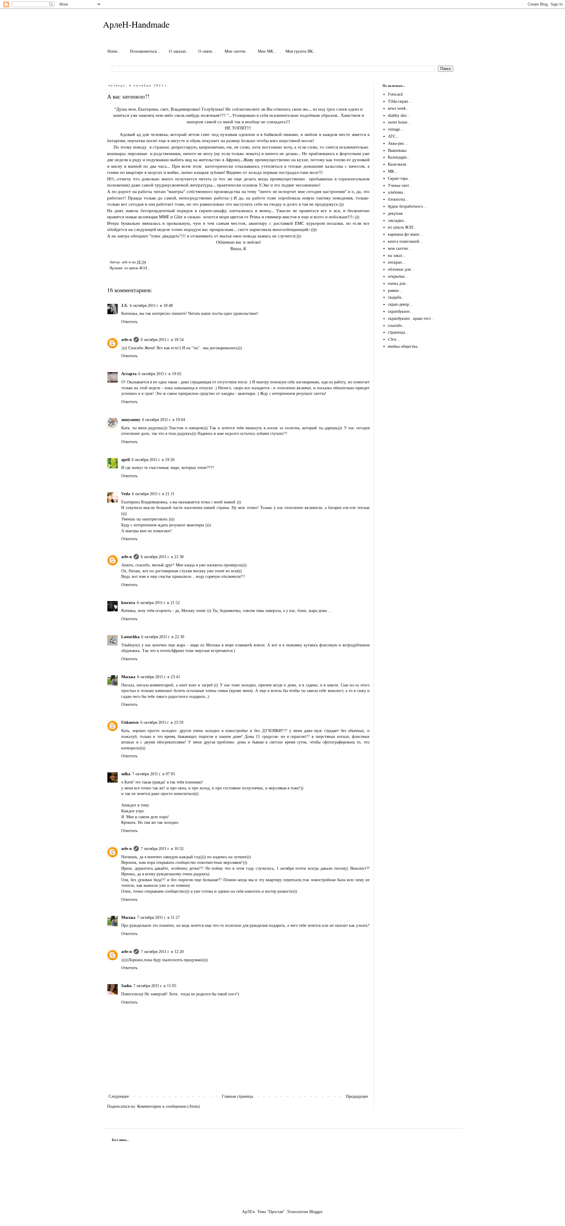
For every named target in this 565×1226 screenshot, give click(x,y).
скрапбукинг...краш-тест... (411, 318)
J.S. (124, 305)
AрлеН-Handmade (136, 24)
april (125, 460)
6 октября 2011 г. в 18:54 (162, 339)
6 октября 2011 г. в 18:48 (151, 305)
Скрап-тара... (399, 178)
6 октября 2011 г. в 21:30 (162, 557)
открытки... (398, 276)
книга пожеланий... (405, 241)
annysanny (130, 419)
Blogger (315, 1212)
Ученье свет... (400, 185)
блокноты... (398, 199)
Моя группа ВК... (300, 51)
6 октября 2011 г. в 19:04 (163, 419)
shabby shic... (399, 115)
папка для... (398, 283)
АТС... (393, 136)
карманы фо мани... (405, 234)
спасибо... (397, 325)
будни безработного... (407, 206)
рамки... (395, 290)
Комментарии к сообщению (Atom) (168, 1106)
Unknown (130, 722)
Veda (125, 494)
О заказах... (179, 51)
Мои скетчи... (237, 51)
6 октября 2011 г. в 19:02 (159, 374)
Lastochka (130, 637)
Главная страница (237, 1096)
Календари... (399, 157)
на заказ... (397, 255)
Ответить (129, 322)
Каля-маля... (398, 164)
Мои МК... (267, 51)
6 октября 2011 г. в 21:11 (153, 494)
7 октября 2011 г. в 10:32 (162, 848)
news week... (398, 108)
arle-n (126, 339)
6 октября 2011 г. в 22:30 (162, 637)
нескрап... (397, 262)
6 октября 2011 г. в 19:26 (153, 460)
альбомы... (397, 192)
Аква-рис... (398, 143)
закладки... (397, 220)
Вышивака (397, 150)
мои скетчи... (399, 248)
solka (125, 774)
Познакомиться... (145, 51)
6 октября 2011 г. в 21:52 (158, 602)
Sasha (126, 986)
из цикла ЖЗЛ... (137, 268)
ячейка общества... (404, 346)
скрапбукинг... (400, 311)
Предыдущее (357, 1096)
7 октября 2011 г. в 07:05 (153, 774)
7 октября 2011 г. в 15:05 (154, 986)
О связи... (207, 51)
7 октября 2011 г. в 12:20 (162, 951)
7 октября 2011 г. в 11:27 (158, 917)
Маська (128, 677)
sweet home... (399, 122)
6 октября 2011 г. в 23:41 (158, 677)
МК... (393, 171)
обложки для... (401, 269)
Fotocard (395, 94)
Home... (114, 51)
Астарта (129, 374)
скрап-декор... (400, 304)
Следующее (119, 1096)
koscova (128, 602)
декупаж (395, 213)
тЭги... (394, 339)
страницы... (398, 332)
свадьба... (396, 297)
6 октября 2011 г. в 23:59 (161, 722)
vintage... (395, 129)
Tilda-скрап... (400, 101)
